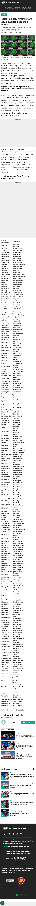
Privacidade (8, 853)
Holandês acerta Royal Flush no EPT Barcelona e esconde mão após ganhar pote (24, 746)
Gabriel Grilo (11, 722)
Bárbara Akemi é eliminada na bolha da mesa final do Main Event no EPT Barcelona (22, 813)
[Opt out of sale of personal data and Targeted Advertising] (2, 903)
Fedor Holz (5, 710)
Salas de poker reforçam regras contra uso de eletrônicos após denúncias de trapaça (24, 756)
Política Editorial (18, 853)
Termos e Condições (23, 851)
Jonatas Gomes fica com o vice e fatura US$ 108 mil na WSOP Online (22, 803)
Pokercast (8, 717)
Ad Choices (28, 853)
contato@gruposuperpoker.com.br (18, 846)
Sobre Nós (9, 851)
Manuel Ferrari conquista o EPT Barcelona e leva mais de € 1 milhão (25, 736)
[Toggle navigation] (31, 3)
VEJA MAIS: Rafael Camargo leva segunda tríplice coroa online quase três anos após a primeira (17, 88)
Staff (14, 851)
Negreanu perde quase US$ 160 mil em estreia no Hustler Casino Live (22, 794)
